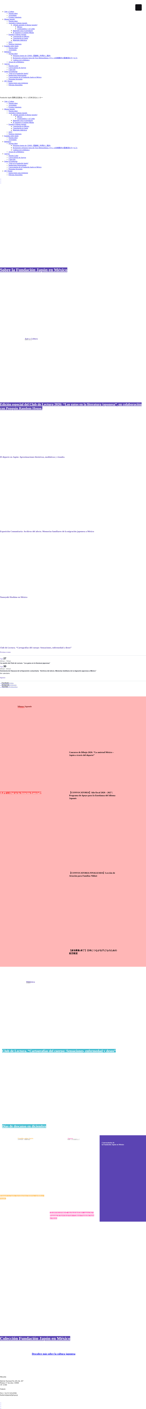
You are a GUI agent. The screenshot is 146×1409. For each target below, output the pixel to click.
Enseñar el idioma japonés (17, 34)
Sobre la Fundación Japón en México (33, 269)
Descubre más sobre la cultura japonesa (53, 1353)
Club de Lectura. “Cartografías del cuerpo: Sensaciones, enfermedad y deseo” (59, 1051)
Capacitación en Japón (20, 38)
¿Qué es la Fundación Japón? (18, 73)
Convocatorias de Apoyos (17, 68)
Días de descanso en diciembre (24, 1126)
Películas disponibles (16, 85)
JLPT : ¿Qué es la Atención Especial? (20, 793)
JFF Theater (8, 81)
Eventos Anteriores (15, 17)
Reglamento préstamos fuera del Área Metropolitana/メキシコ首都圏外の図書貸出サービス (45, 58)
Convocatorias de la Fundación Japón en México (25, 77)
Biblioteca (7, 52)
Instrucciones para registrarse (18, 83)
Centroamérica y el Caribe (26, 29)
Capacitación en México (21, 36)
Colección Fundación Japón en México (35, 1338)
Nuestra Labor (13, 66)
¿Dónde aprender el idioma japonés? (25, 25)
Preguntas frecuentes (15, 79)
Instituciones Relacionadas (17, 75)
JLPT (10, 42)
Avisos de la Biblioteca (16, 62)
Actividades (13, 15)
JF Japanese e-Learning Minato (23, 32)
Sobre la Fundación (10, 71)
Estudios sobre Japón (11, 46)
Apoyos (7, 64)
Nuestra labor (13, 13)
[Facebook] (0, 178)
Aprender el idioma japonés (18, 23)
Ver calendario (5, 673)
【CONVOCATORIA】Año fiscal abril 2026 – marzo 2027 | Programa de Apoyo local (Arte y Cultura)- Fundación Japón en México (72, 1215)
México (19, 27)
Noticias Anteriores (15, 44)
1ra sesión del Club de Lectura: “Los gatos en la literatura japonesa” (25, 663)
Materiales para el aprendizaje (23, 31)
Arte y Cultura (9, 11)
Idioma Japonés (9, 19)
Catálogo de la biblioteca (21, 60)
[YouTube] (0, 182)
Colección (12, 70)
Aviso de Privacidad (7, 1399)
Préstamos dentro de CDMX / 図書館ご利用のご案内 (31, 56)
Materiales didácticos (20, 40)
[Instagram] (0, 180)
